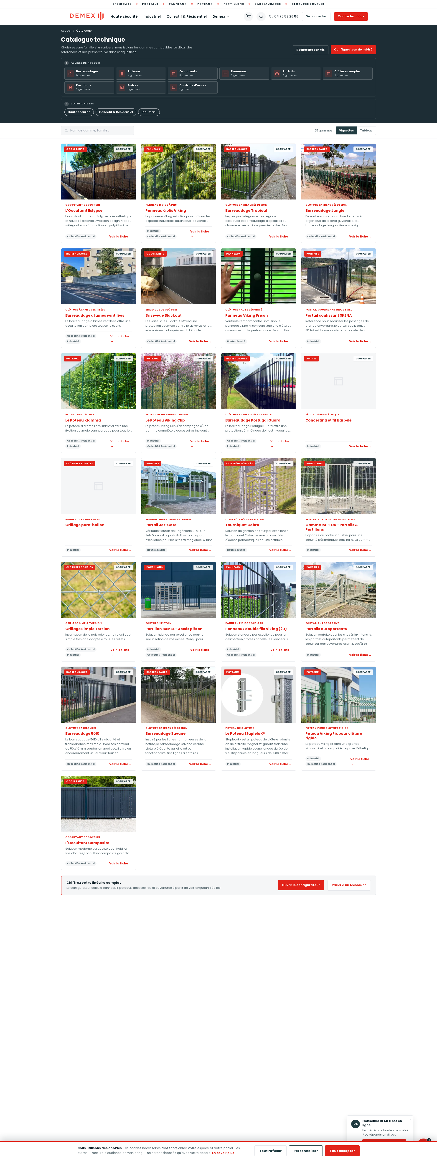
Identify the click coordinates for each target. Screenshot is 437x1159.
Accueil (66, 31)
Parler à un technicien (349, 885)
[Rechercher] (261, 16)
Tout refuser (270, 1151)
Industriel (152, 16)
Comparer (123, 149)
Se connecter (316, 16)
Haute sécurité (124, 16)
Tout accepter (342, 1151)
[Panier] (248, 16)
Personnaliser (306, 1151)
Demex (219, 16)
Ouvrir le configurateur (301, 885)
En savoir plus (223, 1153)
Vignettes (346, 130)
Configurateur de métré (353, 49)
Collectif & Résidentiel (187, 16)
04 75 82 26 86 (286, 16)
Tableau (366, 130)
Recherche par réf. (310, 50)
